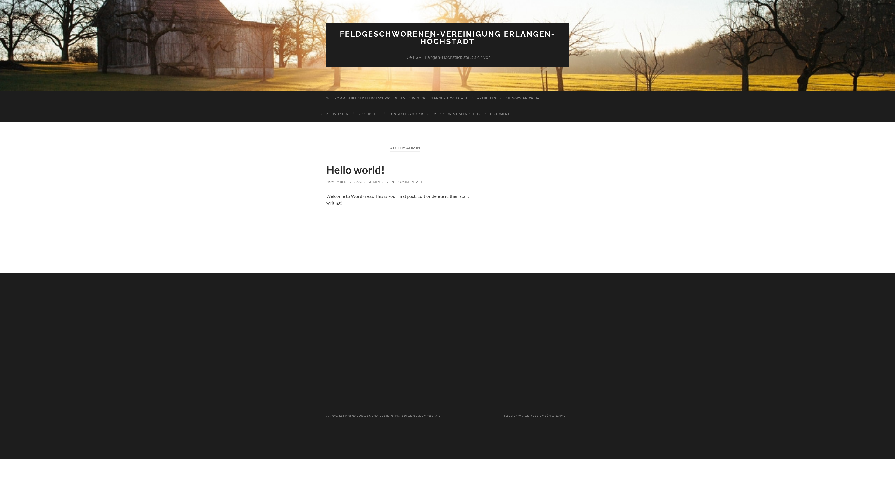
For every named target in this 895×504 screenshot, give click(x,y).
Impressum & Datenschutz (456, 114)
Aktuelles (486, 98)
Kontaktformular (406, 114)
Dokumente (501, 114)
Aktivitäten (337, 114)
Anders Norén (538, 416)
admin (374, 182)
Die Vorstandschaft (524, 98)
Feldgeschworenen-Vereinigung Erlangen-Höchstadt (447, 38)
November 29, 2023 (344, 182)
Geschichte (368, 114)
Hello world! (355, 170)
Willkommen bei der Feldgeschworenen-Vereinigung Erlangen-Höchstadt (397, 98)
